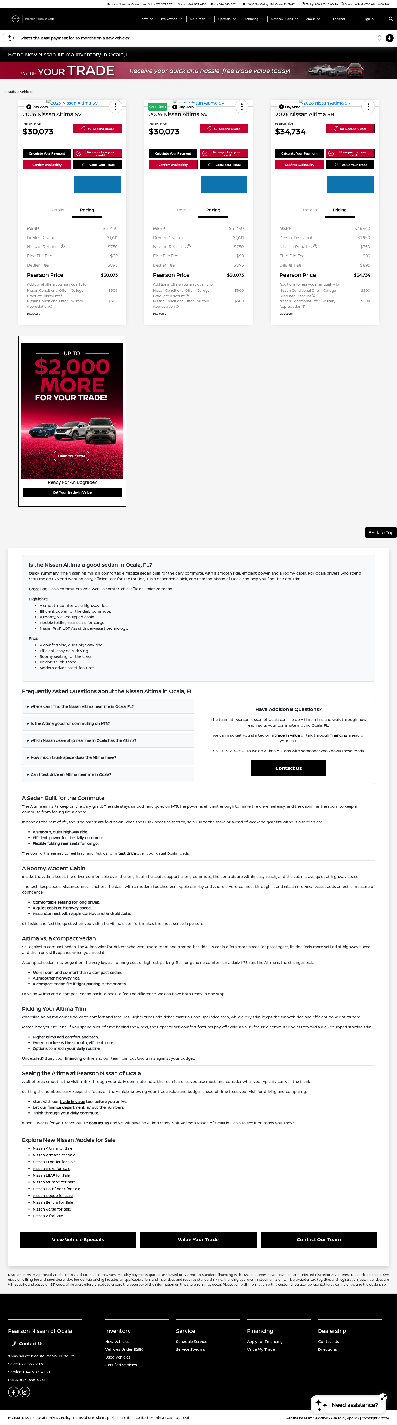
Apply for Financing (265, 1341)
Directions (327, 1349)
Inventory (118, 1331)
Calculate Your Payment (47, 153)
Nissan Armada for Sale (54, 1155)
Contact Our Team (319, 1239)
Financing (260, 1331)
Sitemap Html (122, 1417)
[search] (391, 19)
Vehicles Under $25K (124, 1349)
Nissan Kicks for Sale (51, 1168)
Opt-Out (182, 1417)
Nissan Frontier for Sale (54, 1161)
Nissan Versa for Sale (52, 1209)
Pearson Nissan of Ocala (27, 1417)
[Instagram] (24, 1392)
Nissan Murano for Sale (54, 1182)
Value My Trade (261, 1349)
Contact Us (288, 768)
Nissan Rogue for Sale (53, 1195)
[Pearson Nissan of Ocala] (32, 18)
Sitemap (102, 1417)
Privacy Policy (59, 1417)
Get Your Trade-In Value (72, 492)
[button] (37, 106)
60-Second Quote (101, 129)
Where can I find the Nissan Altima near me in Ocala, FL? (82, 706)
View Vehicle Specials (78, 1239)
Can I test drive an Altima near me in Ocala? (71, 774)
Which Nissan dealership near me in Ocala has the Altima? (84, 740)
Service (185, 1331)
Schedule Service (191, 1341)
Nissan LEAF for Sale (51, 1175)
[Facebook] (13, 1392)
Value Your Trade (102, 165)
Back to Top (381, 532)
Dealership (332, 1331)
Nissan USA (164, 1417)
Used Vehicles (117, 1357)
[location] (244, 4)
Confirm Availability (47, 165)
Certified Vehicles (121, 1364)
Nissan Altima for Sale (52, 1148)
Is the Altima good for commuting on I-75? (70, 723)
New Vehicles (117, 1341)
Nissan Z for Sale (48, 1215)
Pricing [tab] (87, 210)
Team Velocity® (316, 1418)
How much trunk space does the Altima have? (73, 757)
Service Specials (190, 1349)
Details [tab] (57, 210)
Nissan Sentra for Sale (53, 1202)
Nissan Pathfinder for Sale (56, 1188)
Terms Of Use (83, 1417)
